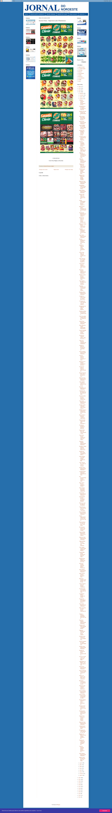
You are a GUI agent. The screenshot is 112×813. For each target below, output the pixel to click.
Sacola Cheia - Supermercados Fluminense (82, 122)
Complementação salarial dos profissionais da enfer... (82, 473)
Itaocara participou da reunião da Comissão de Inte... (82, 241)
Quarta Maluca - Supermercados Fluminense (82, 191)
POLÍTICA (80, 76)
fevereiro (81, 773)
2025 (79, 88)
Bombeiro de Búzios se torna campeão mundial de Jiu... (82, 736)
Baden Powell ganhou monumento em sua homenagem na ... (82, 208)
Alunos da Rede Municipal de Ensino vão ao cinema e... (82, 533)
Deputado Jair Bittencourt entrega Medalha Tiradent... (81, 177)
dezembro (81, 93)
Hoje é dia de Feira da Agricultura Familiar (82, 484)
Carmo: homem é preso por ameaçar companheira (82, 585)
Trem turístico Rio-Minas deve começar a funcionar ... (82, 282)
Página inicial (56, 169)
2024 (79, 90)
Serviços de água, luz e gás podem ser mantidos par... (82, 397)
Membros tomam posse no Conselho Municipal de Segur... (82, 277)
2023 (79, 91)
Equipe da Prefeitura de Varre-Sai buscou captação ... (82, 632)
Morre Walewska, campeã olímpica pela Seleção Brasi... (82, 327)
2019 (79, 783)
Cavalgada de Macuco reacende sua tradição (82, 595)
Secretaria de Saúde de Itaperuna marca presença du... (82, 369)
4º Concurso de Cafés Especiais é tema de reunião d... (82, 302)
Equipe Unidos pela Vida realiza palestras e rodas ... (82, 431)
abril (81, 770)
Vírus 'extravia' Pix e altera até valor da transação (82, 464)
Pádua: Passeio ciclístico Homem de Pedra (82, 575)
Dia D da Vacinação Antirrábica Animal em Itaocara (81, 144)
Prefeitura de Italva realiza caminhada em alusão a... (82, 453)
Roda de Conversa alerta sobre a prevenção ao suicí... (82, 374)
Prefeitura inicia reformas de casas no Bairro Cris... (82, 638)
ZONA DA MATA (73, 14)
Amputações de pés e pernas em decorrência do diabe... (82, 392)
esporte (79, 81)
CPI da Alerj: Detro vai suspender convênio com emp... (82, 254)
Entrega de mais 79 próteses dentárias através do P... (82, 687)
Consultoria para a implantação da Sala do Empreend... (82, 138)
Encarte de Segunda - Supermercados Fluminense (82, 271)
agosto (81, 763)
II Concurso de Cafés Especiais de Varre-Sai (82, 731)
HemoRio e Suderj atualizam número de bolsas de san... (82, 448)
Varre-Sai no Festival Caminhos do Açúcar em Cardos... (82, 437)
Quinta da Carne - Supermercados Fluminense (82, 182)
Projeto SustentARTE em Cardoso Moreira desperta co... (82, 202)
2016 (79, 788)
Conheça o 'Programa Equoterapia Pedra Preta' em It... (82, 616)
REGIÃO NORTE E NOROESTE (37, 14)
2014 (79, 791)
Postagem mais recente (43, 169)
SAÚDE (79, 79)
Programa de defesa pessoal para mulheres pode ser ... (82, 600)
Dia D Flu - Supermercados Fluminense (82, 388)
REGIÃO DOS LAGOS (62, 14)
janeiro (81, 775)
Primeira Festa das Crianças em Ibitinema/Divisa (82, 113)
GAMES (79, 74)
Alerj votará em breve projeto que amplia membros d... (82, 260)
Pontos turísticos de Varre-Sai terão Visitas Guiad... (82, 523)
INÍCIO (26, 14)
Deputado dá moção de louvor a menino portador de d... (82, 220)
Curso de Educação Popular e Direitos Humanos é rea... (81, 749)
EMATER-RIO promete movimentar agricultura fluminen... (82, 499)
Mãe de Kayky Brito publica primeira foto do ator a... (82, 118)
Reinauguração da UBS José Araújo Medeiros (82, 307)
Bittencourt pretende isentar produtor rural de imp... (82, 580)
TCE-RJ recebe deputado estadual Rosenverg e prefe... (82, 171)
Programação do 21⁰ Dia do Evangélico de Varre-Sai (82, 108)
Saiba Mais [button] (39, 810)
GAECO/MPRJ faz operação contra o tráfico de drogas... (82, 127)
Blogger (58, 804)
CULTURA (80, 70)
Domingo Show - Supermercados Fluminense (82, 293)
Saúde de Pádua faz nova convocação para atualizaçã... (82, 543)
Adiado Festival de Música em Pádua (82, 727)
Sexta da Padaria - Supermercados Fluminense (82, 352)
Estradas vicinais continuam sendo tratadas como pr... (82, 406)
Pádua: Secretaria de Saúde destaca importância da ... (82, 610)
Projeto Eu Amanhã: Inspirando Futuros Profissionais (82, 565)
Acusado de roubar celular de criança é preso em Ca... (82, 297)
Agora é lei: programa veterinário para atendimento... (82, 342)
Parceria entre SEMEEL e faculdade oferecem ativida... (82, 132)
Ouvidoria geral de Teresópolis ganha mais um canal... (82, 590)
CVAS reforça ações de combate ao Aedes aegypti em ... (82, 266)
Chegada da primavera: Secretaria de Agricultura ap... (82, 347)
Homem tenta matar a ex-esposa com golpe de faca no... (82, 196)
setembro (81, 98)
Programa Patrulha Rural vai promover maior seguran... (82, 288)
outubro (81, 96)
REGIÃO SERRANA (51, 14)
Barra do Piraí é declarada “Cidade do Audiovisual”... (82, 416)
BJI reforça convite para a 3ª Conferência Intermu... (82, 682)
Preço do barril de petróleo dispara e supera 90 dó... (82, 672)
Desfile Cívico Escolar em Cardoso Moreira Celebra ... (82, 718)
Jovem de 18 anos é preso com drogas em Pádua (82, 658)
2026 (79, 86)
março (81, 771)
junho (81, 766)
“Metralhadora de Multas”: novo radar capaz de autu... (82, 663)
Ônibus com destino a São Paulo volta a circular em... (82, 677)
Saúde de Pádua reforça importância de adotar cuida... (82, 149)
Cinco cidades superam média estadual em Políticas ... (82, 549)
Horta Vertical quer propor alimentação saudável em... (82, 489)
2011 (79, 797)
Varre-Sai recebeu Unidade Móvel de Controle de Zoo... (82, 318)
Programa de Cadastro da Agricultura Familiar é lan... (82, 742)
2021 (79, 779)
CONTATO (82, 14)
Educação (80, 71)
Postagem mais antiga (69, 169)
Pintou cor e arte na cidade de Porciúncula (82, 504)
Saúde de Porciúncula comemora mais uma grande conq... (82, 155)
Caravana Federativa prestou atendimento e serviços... (82, 102)
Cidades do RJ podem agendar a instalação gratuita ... (82, 626)
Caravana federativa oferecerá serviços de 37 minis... (82, 357)
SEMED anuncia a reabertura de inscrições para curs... (82, 411)
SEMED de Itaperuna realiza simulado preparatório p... (82, 247)
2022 (79, 777)
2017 (79, 786)
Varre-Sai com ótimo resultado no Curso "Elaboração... (82, 508)
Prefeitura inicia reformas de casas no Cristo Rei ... (82, 707)
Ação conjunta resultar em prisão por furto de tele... (82, 383)
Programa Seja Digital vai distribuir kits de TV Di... (82, 560)
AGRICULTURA (81, 67)
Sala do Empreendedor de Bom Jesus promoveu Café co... (82, 518)
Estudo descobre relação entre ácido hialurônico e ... (82, 421)
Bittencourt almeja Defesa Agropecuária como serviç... (82, 225)
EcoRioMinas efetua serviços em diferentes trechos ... (82, 187)
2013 (79, 793)
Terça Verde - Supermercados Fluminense (82, 236)
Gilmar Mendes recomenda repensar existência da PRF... (82, 458)
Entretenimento (81, 73)
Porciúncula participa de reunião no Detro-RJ (82, 426)
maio (81, 768)
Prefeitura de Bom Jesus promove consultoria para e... (82, 313)
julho (81, 764)
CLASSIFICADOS (81, 68)
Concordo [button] (105, 810)
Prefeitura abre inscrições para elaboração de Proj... (82, 712)
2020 (79, 781)
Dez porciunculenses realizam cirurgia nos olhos (82, 479)
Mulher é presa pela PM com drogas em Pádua (82, 759)
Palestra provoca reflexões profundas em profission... (82, 363)
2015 (79, 790)
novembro (82, 95)
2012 (79, 795)
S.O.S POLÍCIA (81, 78)
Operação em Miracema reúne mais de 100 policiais (82, 165)
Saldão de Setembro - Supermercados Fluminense (82, 160)
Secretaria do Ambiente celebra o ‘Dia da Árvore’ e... (82, 337)
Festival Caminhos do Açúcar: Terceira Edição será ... (82, 643)
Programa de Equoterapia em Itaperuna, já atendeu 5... (82, 214)
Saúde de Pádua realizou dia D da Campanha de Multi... (82, 696)
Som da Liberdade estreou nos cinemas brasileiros (82, 332)
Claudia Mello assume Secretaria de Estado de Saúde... (82, 554)
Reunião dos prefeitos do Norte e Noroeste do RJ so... (82, 652)
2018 (79, 784)
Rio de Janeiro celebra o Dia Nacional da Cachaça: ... (82, 528)
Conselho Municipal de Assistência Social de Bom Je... (82, 231)
